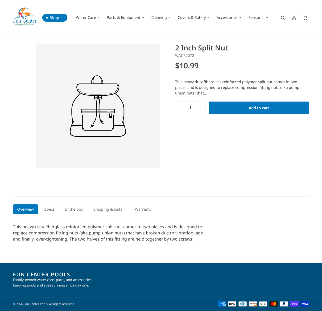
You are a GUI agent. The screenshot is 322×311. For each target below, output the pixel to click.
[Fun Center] (25, 17)
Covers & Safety (192, 17)
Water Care (86, 17)
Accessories (227, 17)
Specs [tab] (49, 209)
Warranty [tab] (143, 209)
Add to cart (259, 107)
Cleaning (159, 17)
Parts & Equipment (123, 17)
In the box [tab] (74, 209)
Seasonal (256, 17)
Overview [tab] (25, 209)
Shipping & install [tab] (108, 209)
